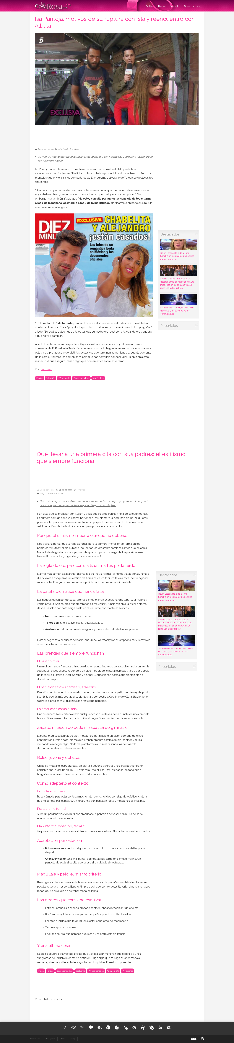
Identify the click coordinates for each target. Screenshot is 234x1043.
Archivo (149, 6)
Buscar (161, 6)
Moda (41, 971)
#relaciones (127, 971)
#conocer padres (64, 971)
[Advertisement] (117, 135)
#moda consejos (96, 971)
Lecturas (46, 369)
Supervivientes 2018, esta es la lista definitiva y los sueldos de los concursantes (177, 310)
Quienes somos (192, 6)
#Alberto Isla (64, 378)
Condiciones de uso (35, 1038)
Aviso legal (72, 1038)
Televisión (50, 378)
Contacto (174, 6)
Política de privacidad (50, 1038)
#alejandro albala (81, 378)
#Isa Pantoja (98, 378)
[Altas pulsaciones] (65, 1027)
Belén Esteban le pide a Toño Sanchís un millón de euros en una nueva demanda (177, 256)
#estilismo (80, 971)
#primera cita (113, 971)
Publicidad (62, 1038)
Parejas (39, 378)
